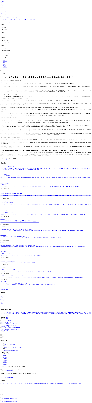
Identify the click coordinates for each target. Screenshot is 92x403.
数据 (3, 289)
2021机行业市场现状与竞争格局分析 (11, 212)
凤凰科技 (15, 383)
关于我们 (5, 355)
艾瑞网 (29, 383)
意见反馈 (5, 360)
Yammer (5, 174)
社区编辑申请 (4, 72)
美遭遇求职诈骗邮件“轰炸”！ (8, 269)
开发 (6, 201)
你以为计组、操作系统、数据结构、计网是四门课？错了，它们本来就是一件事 (42, 313)
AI (2, 251)
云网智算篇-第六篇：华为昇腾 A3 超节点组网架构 (14, 313)
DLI (5, 235)
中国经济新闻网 (41, 383)
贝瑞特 (5, 183)
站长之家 (33, 383)
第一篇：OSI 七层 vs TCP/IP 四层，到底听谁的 (11, 312)
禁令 (4, 201)
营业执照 (3, 377)
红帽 (2, 191)
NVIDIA (2, 235)
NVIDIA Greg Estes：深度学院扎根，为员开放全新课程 (16, 229)
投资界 (72, 383)
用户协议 (5, 362)
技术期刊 (5, 67)
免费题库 (33, 19)
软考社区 (3, 7)
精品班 (2, 5)
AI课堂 (2, 13)
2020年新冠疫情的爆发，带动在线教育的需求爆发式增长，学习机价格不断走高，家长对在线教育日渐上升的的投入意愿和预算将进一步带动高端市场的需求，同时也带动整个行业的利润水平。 (43, 214)
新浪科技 (3, 383)
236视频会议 (58, 383)
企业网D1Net (68, 383)
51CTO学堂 (5, 350)
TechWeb (26, 383)
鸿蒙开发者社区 (4, 11)
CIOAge (8, 344)
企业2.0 (2, 174)
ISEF (8, 183)
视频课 (2, 17)
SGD (5, 281)
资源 (4, 22)
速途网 (36, 383)
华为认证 (16, 19)
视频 (4, 62)
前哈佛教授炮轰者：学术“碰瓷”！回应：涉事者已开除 (14, 283)
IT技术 (23, 19)
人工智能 (3, 210)
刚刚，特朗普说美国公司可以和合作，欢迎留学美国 (15, 220)
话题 (4, 64)
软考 (9, 19)
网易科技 (11, 383)
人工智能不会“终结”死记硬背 (7, 202)
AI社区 (4, 65)
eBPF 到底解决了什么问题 (59, 312)
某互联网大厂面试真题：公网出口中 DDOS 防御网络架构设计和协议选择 (37, 312)
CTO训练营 (16, 350)
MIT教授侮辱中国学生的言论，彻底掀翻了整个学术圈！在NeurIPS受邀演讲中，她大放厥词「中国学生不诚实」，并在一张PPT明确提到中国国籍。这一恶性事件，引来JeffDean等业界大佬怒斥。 (43, 246)
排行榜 (8, 17)
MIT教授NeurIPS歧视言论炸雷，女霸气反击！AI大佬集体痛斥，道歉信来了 (19, 245)
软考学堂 (18, 17)
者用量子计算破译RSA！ (8, 253)
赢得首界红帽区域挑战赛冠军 (9, 184)
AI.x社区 (21, 347)
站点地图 (5, 358)
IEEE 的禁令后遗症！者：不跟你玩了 (11, 193)
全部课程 (3, 19)
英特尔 (2, 183)
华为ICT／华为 (4, 159)
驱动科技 (19, 383)
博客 (2, 2)
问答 (6, 22)
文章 (2, 22)
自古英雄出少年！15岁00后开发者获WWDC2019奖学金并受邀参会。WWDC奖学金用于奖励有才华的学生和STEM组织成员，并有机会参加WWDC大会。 (34, 238)
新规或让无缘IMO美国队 (8, 261)
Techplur (13, 344)
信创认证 (12, 19)
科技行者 (23, 383)
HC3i (11, 344)
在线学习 (3, 20)
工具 (6, 242)
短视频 (11, 17)
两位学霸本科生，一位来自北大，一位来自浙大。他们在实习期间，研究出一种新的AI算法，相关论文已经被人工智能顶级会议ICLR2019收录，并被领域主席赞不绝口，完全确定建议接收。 (42, 277)
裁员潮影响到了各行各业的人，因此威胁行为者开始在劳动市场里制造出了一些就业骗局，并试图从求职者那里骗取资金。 (28, 271)
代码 (2, 242)
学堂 (2, 4)
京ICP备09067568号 (9, 370)
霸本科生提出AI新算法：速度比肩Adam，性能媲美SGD (14, 276)
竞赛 (6, 267)
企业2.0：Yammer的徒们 (7, 166)
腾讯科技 (7, 383)
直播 (12, 22)
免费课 (2, 8)
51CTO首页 (3, 1)
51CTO (4, 344)
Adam (3, 281)
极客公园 (53, 383)
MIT (1, 251)
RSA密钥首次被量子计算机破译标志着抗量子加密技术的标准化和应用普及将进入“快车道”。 (21, 255)
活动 (4, 68)
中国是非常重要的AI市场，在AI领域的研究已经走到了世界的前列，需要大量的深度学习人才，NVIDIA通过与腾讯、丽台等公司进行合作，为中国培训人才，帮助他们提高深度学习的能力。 (42, 230)
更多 (7, 318)
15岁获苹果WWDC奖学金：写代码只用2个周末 (13, 236)
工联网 (49, 383)
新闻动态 (5, 357)
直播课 (14, 17)
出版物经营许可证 (9, 377)
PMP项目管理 (28, 19)
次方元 (75, 383)
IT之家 (46, 383)
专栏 (10, 22)
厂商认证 (20, 19)
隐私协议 (5, 364)
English (4, 361)
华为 (2, 201)
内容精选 (5, 61)
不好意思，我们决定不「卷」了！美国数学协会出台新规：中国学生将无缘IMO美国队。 (20, 262)
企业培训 (3, 10)
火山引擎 (79, 383)
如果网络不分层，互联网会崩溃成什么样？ (69, 313)
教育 (8, 210)
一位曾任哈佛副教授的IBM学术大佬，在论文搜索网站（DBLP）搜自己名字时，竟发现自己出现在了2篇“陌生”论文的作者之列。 (29, 284)
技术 (6, 210)
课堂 (8, 22)
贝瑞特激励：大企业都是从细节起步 (11, 175)
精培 (9, 350)
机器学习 (3, 219)
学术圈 (4, 251)
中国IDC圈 (63, 383)
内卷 (2, 267)
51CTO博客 (5, 347)
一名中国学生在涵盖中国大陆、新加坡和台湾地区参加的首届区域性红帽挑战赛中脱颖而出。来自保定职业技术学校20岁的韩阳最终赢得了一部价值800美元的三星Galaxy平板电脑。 (40, 186)
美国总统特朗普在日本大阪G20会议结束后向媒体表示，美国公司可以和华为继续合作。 (20, 222)
